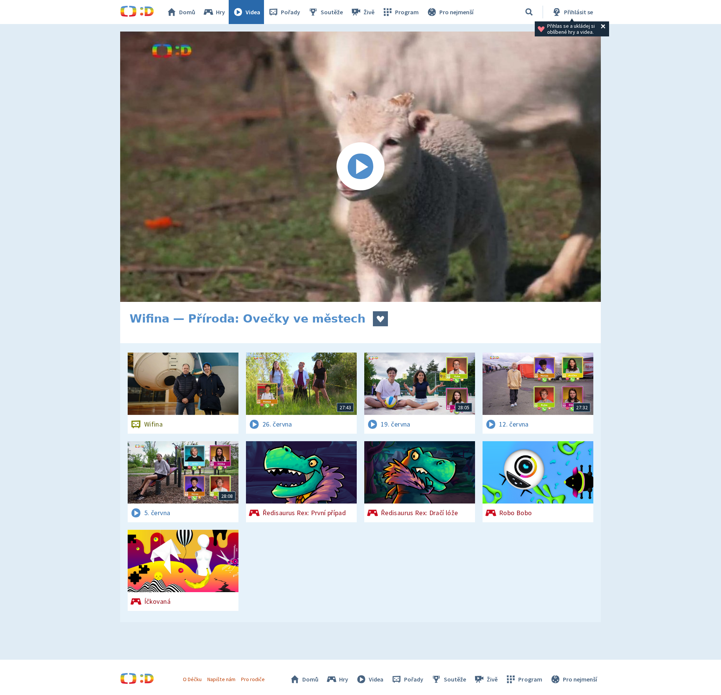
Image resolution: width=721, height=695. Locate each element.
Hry (220, 12)
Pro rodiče (253, 679)
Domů (187, 12)
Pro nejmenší (456, 12)
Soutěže (332, 12)
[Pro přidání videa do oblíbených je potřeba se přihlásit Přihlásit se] (380, 318)
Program (407, 12)
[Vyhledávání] (529, 12)
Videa (253, 12)
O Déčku (192, 679)
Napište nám (221, 679)
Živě (369, 12)
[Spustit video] (360, 167)
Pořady (290, 12)
